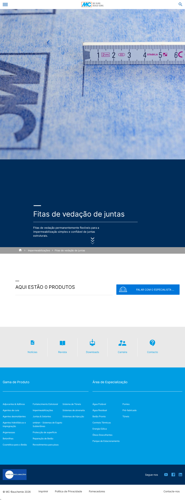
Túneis (125, 416)
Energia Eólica (99, 428)
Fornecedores (97, 491)
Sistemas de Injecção (73, 416)
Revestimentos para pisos (46, 444)
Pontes (126, 404)
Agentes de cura (11, 410)
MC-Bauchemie (92, 4)
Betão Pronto (99, 416)
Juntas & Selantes (42, 416)
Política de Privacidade (68, 491)
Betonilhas (8, 438)
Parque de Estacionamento (106, 441)
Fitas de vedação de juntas (70, 250)
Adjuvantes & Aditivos (14, 404)
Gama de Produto (16, 382)
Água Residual (99, 410)
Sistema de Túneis (72, 404)
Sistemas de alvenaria (74, 410)
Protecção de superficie (45, 432)
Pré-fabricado (129, 410)
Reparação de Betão (43, 438)
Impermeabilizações (39, 250)
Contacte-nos (172, 491)
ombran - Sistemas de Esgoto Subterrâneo (47, 424)
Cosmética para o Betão (15, 444)
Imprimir (43, 491)
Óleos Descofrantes (102, 435)
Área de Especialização (110, 382)
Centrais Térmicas (101, 422)
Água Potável (99, 404)
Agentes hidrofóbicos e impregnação (14, 424)
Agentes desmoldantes (14, 416)
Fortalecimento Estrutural (45, 404)
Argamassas (9, 432)
